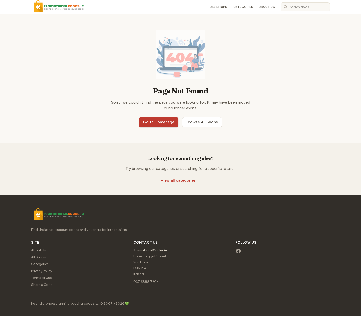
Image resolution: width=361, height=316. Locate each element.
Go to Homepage (158, 122)
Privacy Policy (41, 271)
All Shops (218, 7)
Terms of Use (41, 278)
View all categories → (181, 180)
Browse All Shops (202, 122)
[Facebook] (238, 251)
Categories (243, 7)
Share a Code (41, 285)
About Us (267, 7)
